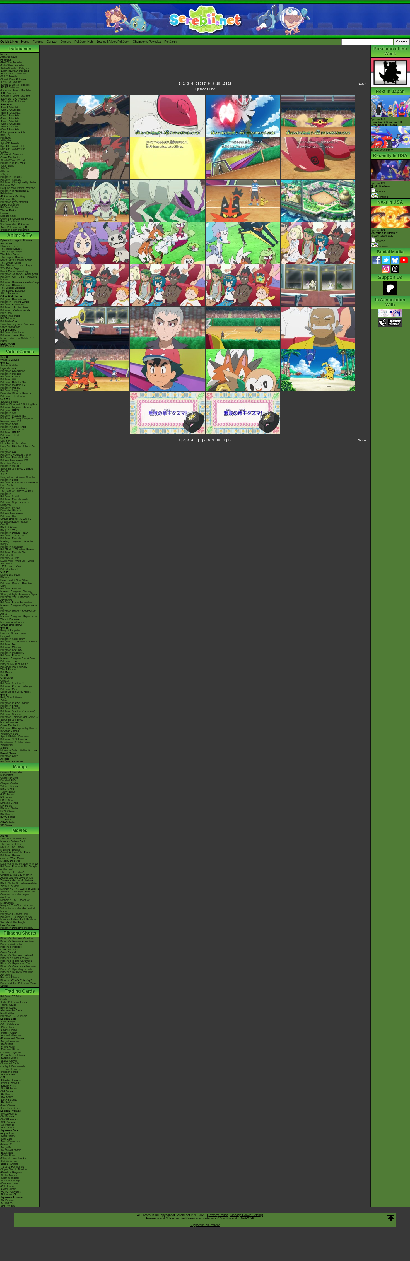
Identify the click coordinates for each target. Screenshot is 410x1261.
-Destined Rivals (10, 1049)
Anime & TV (19, 235)
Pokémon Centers (10, 179)
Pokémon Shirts (9, 207)
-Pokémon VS (8, 1194)
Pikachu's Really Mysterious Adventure (16, 973)
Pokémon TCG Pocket (13, 396)
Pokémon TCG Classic (13, 1016)
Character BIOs (9, 777)
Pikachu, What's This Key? (16, 980)
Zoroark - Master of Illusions (16, 880)
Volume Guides (9, 786)
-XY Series (6, 1094)
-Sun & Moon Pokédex (13, 79)
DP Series (6, 805)
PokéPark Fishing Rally (13, 666)
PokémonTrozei (9, 661)
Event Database (9, 221)
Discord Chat (8, 216)
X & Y (3, 474)
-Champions (7, 165)
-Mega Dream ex (10, 1141)
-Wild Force (7, 1186)
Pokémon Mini (8, 689)
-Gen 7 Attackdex (10, 123)
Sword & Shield (9, 401)
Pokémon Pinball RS (12, 652)
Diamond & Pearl (10, 574)
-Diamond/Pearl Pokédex (14, 70)
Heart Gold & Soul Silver (14, 580)
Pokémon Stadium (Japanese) (17, 711)
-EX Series (6, 1102)
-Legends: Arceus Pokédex (16, 90)
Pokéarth (170, 41)
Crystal (4, 680)
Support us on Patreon (205, 1225)
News (3, 54)
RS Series (6, 797)
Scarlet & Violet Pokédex (112, 41)
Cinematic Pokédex (11, 154)
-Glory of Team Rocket (13, 1158)
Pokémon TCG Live (11, 435)
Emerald (5, 636)
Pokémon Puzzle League (14, 703)
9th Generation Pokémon (14, 224)
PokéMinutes (7, 318)
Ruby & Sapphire (10, 630)
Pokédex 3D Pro (9, 558)
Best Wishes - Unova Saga (16, 265)
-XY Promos (7, 1124)
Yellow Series (8, 791)
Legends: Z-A (8, 368)
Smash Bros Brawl (11, 625)
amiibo (4, 747)
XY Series (6, 819)
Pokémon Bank (9, 479)
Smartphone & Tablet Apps (15, 742)
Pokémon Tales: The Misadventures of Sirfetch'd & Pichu (17, 338)
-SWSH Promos (9, 1119)
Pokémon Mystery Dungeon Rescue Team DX (16, 420)
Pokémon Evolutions (12, 304)
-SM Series (6, 1091)
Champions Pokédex (147, 41)
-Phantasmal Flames (12, 1038)
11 (223, 83)
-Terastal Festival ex (12, 1166)
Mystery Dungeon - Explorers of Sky (18, 607)
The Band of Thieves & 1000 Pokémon (16, 492)
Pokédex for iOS (9, 569)
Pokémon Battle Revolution (16, 602)
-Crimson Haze (9, 1183)
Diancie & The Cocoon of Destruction (15, 901)
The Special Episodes (12, 288)
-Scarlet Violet (8, 1085)
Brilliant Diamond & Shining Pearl (19, 404)
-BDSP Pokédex (9, 87)
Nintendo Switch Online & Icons (18, 750)
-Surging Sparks (9, 1058)
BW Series (6, 814)
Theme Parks (8, 210)
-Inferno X (6, 1144)
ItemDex (5, 135)
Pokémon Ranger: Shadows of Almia (18, 612)
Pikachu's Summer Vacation (16, 938)
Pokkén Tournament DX (14, 460)
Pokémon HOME (10, 410)
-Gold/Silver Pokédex (12, 65)
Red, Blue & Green (11, 697)
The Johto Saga (9, 254)
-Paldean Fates (9, 1071)
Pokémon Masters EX (13, 385)
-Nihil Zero (6, 1138)
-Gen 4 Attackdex (10, 115)
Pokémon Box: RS (11, 650)
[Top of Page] (390, 1218)
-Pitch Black (7, 1027)
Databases (20, 48)
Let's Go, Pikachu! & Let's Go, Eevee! (18, 448)
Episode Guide (205, 89)
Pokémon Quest (9, 466)
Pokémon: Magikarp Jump (15, 454)
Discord (66, 41)
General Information (11, 772)
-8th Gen (5, 171)
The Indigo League (11, 248)
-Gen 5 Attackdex (10, 118)
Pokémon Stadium (10, 714)
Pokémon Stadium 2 (12, 683)
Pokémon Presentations (14, 202)
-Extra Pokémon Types (13, 1002)
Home (25, 41)
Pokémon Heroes (10, 855)
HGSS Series (8, 811)
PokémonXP (7, 185)
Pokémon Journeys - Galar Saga (19, 274)
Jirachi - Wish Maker (12, 858)
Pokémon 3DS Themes (13, 739)
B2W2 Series (7, 816)
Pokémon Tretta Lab (12, 535)
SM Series (6, 825)
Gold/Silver (6, 678)
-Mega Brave (7, 1147)
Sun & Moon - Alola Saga (14, 271)
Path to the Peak (10, 315)
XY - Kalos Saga (9, 268)
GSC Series (7, 794)
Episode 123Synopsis (380, 187)
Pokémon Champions (12, 371)
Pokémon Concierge (12, 332)
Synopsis (380, 241)
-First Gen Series (10, 1108)
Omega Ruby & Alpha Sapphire (18, 477)
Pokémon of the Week (13, 163)
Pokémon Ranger (10, 655)
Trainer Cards (8, 1004)
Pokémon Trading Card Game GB (19, 717)
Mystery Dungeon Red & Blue (17, 658)
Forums (38, 41)
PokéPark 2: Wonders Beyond (17, 549)
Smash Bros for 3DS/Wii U (16, 519)
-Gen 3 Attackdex (10, 112)
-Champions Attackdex (13, 132)
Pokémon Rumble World (14, 499)
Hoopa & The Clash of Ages (16, 905)
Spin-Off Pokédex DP (12, 146)
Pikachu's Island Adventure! (16, 960)
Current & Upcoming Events (16, 218)
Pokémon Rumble (10, 588)
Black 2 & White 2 (10, 530)
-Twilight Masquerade (12, 1066)
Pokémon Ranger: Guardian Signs (16, 584)
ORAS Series (8, 822)
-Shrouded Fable (9, 1063)
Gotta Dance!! (8, 952)
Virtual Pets (7, 744)
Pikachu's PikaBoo (11, 946)
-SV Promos (7, 1116)
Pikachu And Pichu (11, 944)
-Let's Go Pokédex (11, 82)
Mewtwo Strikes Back (13, 841)
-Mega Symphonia (10, 1150)
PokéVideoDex (8, 321)
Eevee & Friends (10, 977)
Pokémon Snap (9, 705)
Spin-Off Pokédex (10, 143)
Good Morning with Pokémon (17, 324)
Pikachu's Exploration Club (15, 963)
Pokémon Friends (10, 376)
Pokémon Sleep (9, 390)
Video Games (20, 351)
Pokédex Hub (83, 41)
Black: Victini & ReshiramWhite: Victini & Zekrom (18, 884)
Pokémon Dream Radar (14, 532)
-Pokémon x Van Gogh (13, 196)
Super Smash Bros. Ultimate (16, 468)
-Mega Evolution (9, 1041)
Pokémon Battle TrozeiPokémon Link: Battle (19, 484)
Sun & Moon (7, 440)
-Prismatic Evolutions (12, 1055)
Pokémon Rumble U (12, 538)
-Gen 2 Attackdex (10, 110)
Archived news (8, 57)
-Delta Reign (7, 1021)
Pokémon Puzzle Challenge (16, 686)
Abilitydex (5, 140)
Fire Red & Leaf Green (13, 633)
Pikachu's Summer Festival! (16, 955)
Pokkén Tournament (11, 513)
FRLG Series (7, 800)
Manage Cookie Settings (246, 1215)
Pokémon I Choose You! (14, 914)
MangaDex (6, 775)
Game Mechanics (10, 157)
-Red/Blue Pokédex (11, 62)
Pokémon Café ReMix (13, 382)
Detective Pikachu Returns (16, 393)
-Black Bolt (6, 1044)
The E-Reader (8, 669)
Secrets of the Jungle (12, 922)
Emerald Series (9, 803)
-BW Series (6, 1097)
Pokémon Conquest (11, 546)
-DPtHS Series (8, 1099)
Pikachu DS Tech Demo (14, 664)
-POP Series (7, 1127)
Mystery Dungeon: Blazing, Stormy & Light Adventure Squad (19, 593)
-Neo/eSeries (7, 1105)
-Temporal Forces (10, 1069)
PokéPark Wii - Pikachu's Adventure (15, 598)
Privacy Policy (218, 1215)
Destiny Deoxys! (10, 861)
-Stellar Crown (8, 1060)
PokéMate (6, 672)
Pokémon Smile (9, 424)
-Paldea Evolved (9, 1083)
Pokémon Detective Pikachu (16, 928)
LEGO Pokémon (9, 204)
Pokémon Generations (13, 299)
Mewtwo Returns (10, 849)
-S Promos (6, 1203)
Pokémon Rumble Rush (14, 457)
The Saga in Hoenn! (11, 257)
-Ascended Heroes (11, 1035)
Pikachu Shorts (20, 933)
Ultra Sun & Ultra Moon (13, 443)
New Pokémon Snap (12, 429)
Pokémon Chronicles (12, 285)
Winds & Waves (9, 359)
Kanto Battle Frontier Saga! (16, 260)
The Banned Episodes (13, 290)
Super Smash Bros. (11, 719)
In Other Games (9, 731)
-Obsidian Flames (10, 1080)
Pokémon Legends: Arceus (16, 407)
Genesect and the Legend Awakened (15, 896)
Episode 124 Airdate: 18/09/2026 (384, 233)
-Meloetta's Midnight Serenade (17, 891)
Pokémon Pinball (10, 708)
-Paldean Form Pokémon (14, 229)
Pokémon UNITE (10, 387)
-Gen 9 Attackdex (10, 129)
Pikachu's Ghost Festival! (15, 958)
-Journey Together (10, 1052)
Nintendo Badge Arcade (14, 521)
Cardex (4, 151)
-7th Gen (5, 174)
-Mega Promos (8, 1113)
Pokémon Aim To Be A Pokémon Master (19, 278)
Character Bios (9, 246)
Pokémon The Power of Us (16, 916)
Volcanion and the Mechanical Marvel (17, 910)
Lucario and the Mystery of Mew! (19, 863)
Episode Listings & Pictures (16, 240)
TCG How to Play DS (12, 566)
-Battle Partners (9, 1164)
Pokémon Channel (10, 647)
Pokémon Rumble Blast (14, 552)
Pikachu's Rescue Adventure (17, 941)
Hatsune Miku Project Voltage (17, 188)
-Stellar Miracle (9, 1175)
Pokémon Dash (9, 644)
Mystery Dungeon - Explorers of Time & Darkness (18, 618)
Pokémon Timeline (11, 176)
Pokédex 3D (7, 555)
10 (218, 83)
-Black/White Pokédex (13, 73)
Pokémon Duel (8, 516)
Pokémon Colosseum (12, 638)
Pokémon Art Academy (13, 488)
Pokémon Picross (10, 507)
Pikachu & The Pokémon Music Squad (18, 984)
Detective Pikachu (10, 463)
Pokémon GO (8, 379)
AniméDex (6, 243)
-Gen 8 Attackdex (10, 126)
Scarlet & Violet (9, 365)
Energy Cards (8, 1007)
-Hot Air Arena (8, 1161)
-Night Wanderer (9, 1177)
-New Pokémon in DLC (13, 227)
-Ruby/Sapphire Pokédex (14, 68)
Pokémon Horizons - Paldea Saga (19, 282)
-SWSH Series (8, 1088)
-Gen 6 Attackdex (10, 121)
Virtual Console (9, 733)
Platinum (5, 577)
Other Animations (10, 327)
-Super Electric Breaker (13, 1169)
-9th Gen (5, 168)
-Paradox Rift (8, 1074)
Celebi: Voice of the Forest (16, 852)
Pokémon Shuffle (10, 496)
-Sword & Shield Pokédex (15, 84)
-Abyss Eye (7, 1133)
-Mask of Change (10, 1180)
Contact (52, 41)
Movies (19, 830)
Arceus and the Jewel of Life (16, 877)
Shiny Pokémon (9, 293)
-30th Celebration (10, 1024)
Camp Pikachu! (9, 949)
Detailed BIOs (8, 780)
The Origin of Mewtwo (13, 838)
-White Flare (7, 1046)
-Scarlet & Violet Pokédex (15, 96)
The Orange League (11, 251)
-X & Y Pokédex (9, 76)
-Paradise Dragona (11, 1172)
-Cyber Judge (8, 1189)
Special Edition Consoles (14, 736)
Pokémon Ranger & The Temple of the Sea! (18, 868)
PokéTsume (7, 346)
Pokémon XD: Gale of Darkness (19, 641)
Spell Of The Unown (12, 847)
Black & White (8, 527)
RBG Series (7, 789)
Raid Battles (7, 1013)
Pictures (383, 197)
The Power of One (10, 844)
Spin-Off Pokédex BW (13, 149)
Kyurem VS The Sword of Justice (19, 888)
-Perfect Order (8, 1032)
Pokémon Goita (9, 756)
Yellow (4, 700)
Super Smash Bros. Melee (15, 691)
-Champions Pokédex (12, 101)
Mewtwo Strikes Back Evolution (18, 919)
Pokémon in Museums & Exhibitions (14, 192)
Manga (20, 766)
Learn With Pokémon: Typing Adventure (17, 562)
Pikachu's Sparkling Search (16, 969)
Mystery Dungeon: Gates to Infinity (16, 542)
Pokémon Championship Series (18, 182)
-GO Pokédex (8, 93)
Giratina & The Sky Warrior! (16, 874)
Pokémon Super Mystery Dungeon (14, 503)
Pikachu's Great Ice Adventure (18, 966)
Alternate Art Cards (11, 1010)
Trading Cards (20, 991)
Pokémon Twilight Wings (14, 301)
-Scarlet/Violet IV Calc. (13, 160)
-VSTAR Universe (10, 1191)
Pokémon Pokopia (10, 373)
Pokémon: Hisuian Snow (14, 307)
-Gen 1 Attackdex (10, 107)
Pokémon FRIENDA (12, 761)
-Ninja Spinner (8, 1136)
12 (229, 83)
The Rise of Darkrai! (12, 872)
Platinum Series (9, 808)
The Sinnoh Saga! (10, 262)
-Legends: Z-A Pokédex (14, 98)
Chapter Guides (9, 783)
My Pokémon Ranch (12, 622)
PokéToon (6, 313)
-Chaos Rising (8, 1030)
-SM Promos (7, 1122)
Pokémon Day (8, 199)
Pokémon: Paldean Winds (15, 310)
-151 (2, 1077)
